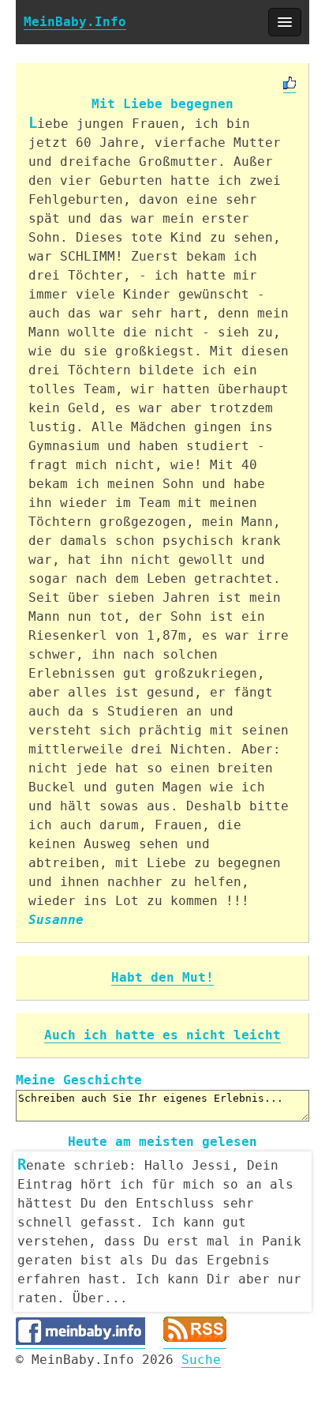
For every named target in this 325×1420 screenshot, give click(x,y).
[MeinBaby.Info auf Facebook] (80, 1341)
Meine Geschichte (79, 1080)
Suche (201, 1359)
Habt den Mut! (162, 977)
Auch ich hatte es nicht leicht (162, 1034)
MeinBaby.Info (75, 21)
